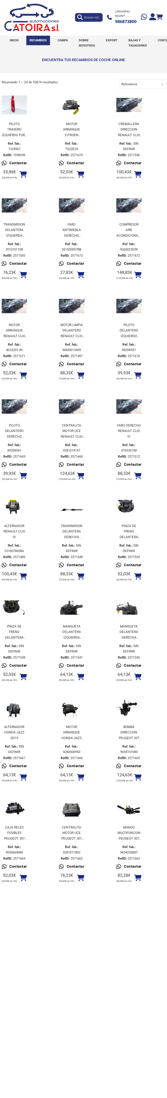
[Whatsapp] (144, 17)
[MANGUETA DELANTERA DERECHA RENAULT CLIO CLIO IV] (129, 607)
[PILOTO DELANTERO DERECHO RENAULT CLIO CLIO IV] (14, 406)
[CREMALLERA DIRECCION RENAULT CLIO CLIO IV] (129, 105)
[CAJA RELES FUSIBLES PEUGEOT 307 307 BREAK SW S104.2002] (14, 808)
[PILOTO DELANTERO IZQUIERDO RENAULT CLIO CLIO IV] (129, 306)
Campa (63, 40)
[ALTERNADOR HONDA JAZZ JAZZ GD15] (14, 708)
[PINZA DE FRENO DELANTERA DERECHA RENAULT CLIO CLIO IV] (14, 607)
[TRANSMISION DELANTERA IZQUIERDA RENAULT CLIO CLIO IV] (14, 205)
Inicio (14, 40)
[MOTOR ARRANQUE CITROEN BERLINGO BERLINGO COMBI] (71, 105)
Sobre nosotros (87, 42)
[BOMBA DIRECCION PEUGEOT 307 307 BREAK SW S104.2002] (129, 708)
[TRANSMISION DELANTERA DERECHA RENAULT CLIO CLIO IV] (71, 507)
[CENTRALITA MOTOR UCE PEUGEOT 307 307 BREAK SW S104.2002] (71, 808)
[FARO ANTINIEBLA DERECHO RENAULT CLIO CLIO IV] (71, 205)
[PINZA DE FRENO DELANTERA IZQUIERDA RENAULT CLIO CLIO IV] (129, 507)
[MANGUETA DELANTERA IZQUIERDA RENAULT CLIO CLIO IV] (71, 607)
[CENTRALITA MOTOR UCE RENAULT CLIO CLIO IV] (71, 406)
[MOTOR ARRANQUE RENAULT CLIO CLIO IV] (14, 306)
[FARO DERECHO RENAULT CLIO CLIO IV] (129, 406)
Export (112, 40)
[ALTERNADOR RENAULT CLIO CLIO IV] (14, 507)
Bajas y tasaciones (138, 42)
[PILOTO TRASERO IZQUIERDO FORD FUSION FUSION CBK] (14, 105)
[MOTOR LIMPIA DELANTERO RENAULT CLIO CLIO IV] (71, 306)
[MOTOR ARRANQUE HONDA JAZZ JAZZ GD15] (71, 708)
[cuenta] (152, 17)
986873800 (126, 21)
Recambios (38, 40)
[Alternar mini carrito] (159, 17)
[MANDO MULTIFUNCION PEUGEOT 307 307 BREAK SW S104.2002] (129, 808)
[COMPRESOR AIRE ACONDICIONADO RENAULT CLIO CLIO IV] (129, 205)
